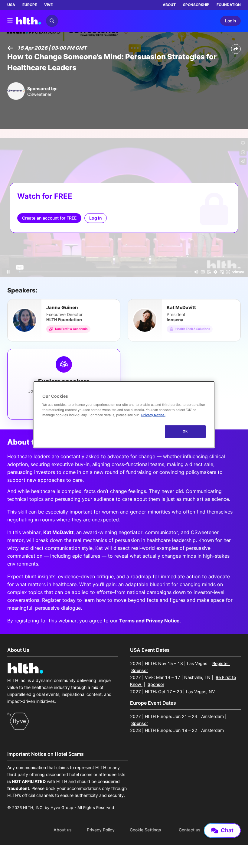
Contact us (190, 830)
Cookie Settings (145, 830)
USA (11, 4)
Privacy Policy (101, 830)
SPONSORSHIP (196, 4)
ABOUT (169, 4)
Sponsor (139, 670)
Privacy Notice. (153, 415)
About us (63, 830)
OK (185, 431)
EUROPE (29, 4)
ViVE (48, 4)
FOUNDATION (229, 4)
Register (221, 663)
